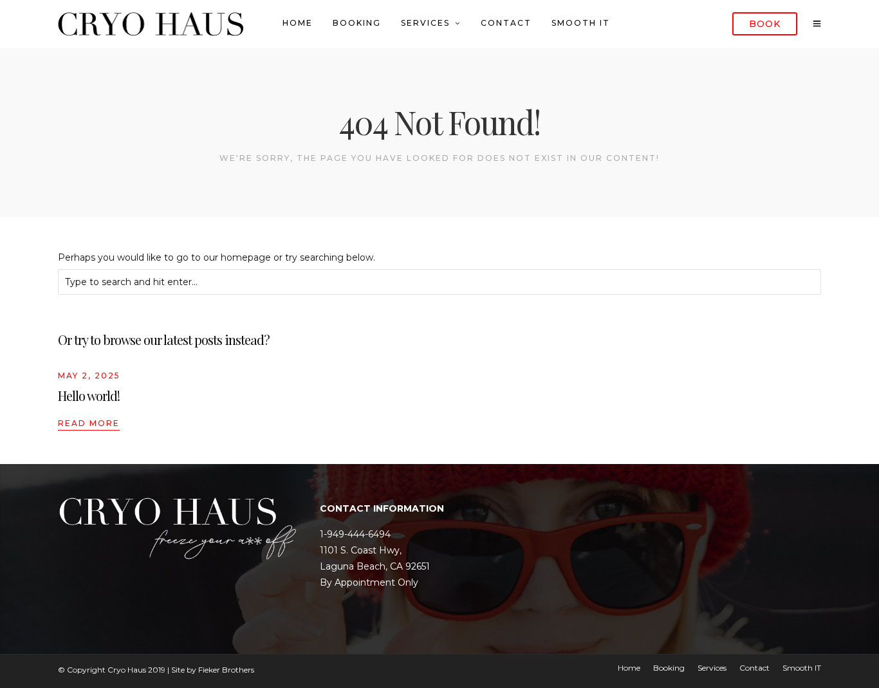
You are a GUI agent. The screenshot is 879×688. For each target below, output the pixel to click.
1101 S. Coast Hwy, (361, 550)
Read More (89, 423)
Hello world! (89, 395)
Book (765, 24)
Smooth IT (580, 23)
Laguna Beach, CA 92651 (375, 566)
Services (425, 23)
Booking (357, 23)
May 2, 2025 (89, 375)
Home (297, 23)
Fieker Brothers (226, 669)
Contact (506, 23)
